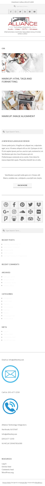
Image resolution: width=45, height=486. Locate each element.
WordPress (38, 482)
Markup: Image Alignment (18, 116)
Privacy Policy (7, 482)
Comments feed (9, 337)
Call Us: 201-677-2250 (11, 392)
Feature (6, 304)
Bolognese (7, 298)
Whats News (8, 319)
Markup (6, 310)
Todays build (8, 250)
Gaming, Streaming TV (12, 244)
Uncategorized (9, 316)
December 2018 (9, 283)
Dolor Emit (7, 301)
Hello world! (8, 253)
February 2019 (9, 277)
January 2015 (8, 285)
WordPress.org (9, 340)
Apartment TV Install (11, 247)
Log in (5, 331)
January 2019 (8, 280)
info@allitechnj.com (16, 360)
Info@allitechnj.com (9, 434)
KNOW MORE (22, 185)
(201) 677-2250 (8, 439)
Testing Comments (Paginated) (15, 256)
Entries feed (8, 334)
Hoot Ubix (24, 482)
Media (5, 313)
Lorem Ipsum (8, 307)
